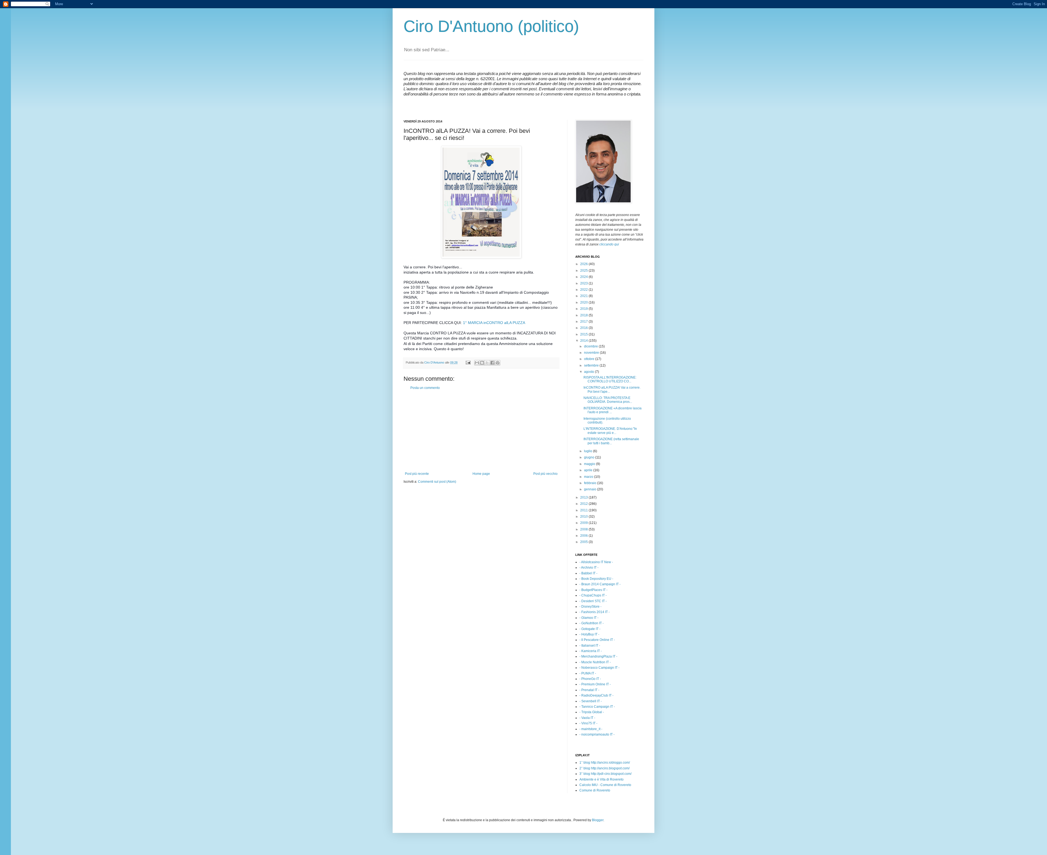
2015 (584, 334)
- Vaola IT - (587, 718)
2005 (584, 542)
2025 (584, 270)
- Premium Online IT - (595, 684)
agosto (589, 372)
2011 (584, 510)
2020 (584, 302)
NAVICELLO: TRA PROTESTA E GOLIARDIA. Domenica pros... (607, 400)
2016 (584, 328)
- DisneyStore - (590, 606)
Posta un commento (425, 388)
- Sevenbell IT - (590, 701)
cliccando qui (609, 244)
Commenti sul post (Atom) (437, 482)
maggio (590, 464)
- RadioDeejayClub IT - (596, 695)
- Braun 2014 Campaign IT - (600, 584)
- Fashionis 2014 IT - (594, 612)
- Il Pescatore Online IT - (597, 640)
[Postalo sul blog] (482, 362)
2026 (584, 264)
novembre (592, 353)
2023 (584, 283)
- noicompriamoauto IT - (597, 734)
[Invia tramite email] (477, 362)
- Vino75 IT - (588, 723)
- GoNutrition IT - (591, 623)
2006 (584, 536)
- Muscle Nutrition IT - (595, 662)
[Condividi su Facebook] (492, 362)
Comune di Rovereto (594, 790)
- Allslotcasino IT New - (596, 562)
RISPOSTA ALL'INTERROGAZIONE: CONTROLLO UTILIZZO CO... (609, 379)
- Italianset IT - (589, 645)
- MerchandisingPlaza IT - (598, 656)
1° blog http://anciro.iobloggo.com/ (604, 762)
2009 (584, 523)
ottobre (589, 359)
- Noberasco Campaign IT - (599, 668)
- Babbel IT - (588, 573)
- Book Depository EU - (596, 579)
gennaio (590, 489)
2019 (584, 309)
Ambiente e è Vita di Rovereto (601, 779)
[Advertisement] (481, 431)
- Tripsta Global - (591, 712)
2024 (584, 277)
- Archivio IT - (588, 567)
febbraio (590, 483)
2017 (584, 321)
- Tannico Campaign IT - (597, 707)
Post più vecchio (545, 474)
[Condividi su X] (487, 362)
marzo (589, 477)
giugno (589, 457)
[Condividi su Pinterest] (497, 362)
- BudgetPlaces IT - (593, 590)
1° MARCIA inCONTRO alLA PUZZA (494, 322)
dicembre (591, 346)
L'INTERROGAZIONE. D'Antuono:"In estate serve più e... (610, 430)
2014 (584, 341)
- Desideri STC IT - (593, 601)
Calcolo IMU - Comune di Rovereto (605, 785)
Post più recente (417, 474)
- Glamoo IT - (588, 618)
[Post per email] (467, 362)
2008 (584, 529)
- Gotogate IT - (589, 629)
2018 (584, 315)
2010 (584, 516)
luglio (588, 451)
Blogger (597, 820)
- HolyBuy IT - (589, 634)
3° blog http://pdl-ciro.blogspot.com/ (605, 774)
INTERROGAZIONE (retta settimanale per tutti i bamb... (611, 441)
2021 (584, 296)
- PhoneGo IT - (590, 679)
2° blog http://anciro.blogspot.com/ (604, 768)
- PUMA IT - (587, 673)
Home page (481, 474)
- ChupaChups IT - (593, 595)
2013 (584, 497)
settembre (592, 365)
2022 (584, 290)
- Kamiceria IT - (590, 651)
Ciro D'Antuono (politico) (491, 26)
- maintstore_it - (590, 729)
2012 (584, 504)
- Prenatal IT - (589, 690)
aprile (588, 470)
